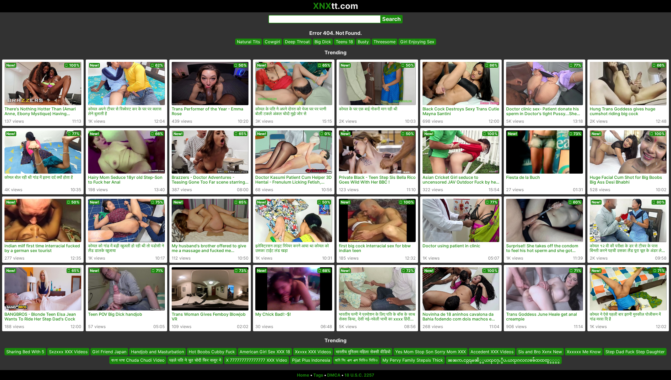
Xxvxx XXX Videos (313, 351)
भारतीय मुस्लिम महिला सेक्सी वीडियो (363, 351)
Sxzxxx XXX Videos (68, 351)
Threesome (385, 41)
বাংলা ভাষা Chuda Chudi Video (138, 360)
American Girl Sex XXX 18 (265, 351)
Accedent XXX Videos (491, 351)
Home (303, 375)
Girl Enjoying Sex (417, 41)
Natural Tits (248, 41)
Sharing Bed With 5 (25, 351)
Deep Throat (297, 41)
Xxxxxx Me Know (584, 351)
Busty (363, 41)
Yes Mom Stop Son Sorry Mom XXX (430, 351)
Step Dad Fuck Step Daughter (635, 351)
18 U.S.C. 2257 (359, 375)
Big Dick (323, 41)
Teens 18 (344, 41)
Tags (318, 375)
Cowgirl (272, 41)
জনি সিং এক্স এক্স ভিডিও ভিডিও (356, 360)
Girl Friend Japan (109, 351)
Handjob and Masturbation (157, 351)
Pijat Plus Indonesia (311, 360)
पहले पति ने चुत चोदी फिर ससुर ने (195, 360)
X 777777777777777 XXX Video (256, 360)
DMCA (333, 375)
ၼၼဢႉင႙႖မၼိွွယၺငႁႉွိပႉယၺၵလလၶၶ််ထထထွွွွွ (504, 360)
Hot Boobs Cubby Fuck (212, 351)
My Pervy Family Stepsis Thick (412, 360)
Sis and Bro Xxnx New (540, 351)
